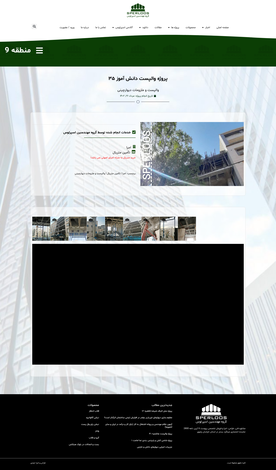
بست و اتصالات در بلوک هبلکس (84, 444)
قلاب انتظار (94, 411)
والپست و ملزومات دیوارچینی (90, 173)
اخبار (207, 27)
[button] (34, 26)
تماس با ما (100, 27)
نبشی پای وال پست (90, 424)
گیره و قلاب (94, 437)
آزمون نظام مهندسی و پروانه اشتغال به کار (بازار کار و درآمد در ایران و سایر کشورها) (138, 426)
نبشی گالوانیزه (92, 417)
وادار (97, 431)
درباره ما (85, 27)
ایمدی (33, 463)
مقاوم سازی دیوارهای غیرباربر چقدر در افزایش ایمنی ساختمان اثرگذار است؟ (138, 417)
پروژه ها (175, 27)
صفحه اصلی (222, 27)
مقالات (158, 27)
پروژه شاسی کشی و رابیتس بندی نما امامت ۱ (151, 440)
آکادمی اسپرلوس (124, 27)
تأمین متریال (113, 173)
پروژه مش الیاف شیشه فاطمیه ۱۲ (157, 411)
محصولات (191, 27)
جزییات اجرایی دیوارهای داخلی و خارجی (154, 447)
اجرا (124, 173)
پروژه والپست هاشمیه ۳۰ (160, 433)
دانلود (145, 27)
